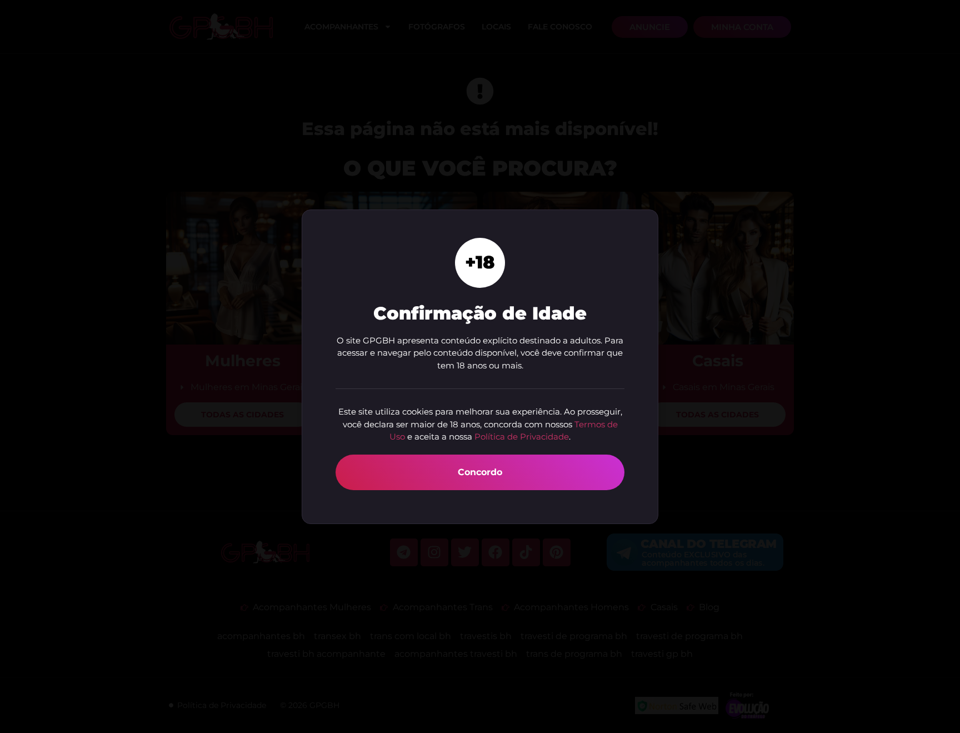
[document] (480, 366)
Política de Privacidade (521, 436)
